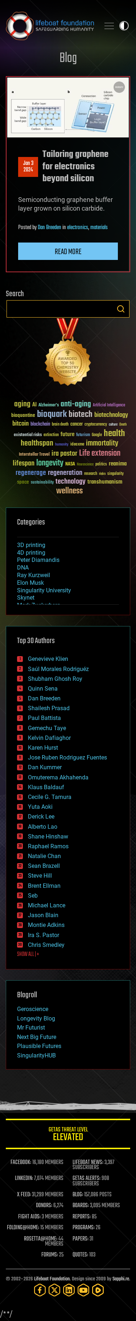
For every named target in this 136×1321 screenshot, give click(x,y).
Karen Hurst (43, 747)
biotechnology (111, 415)
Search (120, 309)
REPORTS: (82, 1217)
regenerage (31, 473)
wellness (69, 491)
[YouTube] (83, 1290)
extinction (51, 435)
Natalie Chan (44, 856)
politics (101, 464)
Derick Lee (41, 816)
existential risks (28, 435)
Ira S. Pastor (43, 935)
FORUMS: (49, 1255)
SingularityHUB (36, 1055)
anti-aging (76, 404)
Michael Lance (46, 905)
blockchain (40, 424)
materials (99, 227)
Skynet (25, 597)
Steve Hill (40, 875)
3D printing (31, 545)
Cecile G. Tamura (49, 797)
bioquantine (23, 415)
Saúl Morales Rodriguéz (58, 669)
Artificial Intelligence (109, 405)
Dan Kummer (45, 767)
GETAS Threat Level (68, 1135)
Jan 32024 (28, 166)
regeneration (65, 473)
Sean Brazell (44, 865)
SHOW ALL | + (28, 954)
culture (113, 425)
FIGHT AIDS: (29, 1217)
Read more (68, 252)
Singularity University (44, 590)
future (67, 434)
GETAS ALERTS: (86, 1178)
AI (34, 405)
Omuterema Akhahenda (58, 777)
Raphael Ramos (48, 846)
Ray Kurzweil (33, 575)
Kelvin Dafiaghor (49, 737)
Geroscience (32, 1009)
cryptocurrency (96, 424)
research (90, 474)
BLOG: (78, 1195)
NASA (70, 464)
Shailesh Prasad (49, 708)
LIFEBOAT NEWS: (88, 1162)
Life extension (99, 453)
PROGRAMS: (84, 1228)
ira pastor (64, 454)
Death (123, 425)
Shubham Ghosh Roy (55, 678)
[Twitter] (54, 1290)
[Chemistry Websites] (68, 353)
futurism (83, 435)
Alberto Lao (42, 826)
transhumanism (104, 482)
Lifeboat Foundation (52, 1279)
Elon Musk (30, 582)
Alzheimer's (48, 405)
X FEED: (24, 1195)
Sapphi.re (120, 1279)
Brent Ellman (44, 885)
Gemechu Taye (47, 728)
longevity (49, 463)
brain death (60, 424)
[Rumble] (98, 1290)
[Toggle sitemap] (109, 25)
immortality (102, 443)
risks (102, 474)
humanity (62, 445)
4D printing (31, 552)
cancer (76, 424)
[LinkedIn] (69, 1290)
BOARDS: (81, 1205)
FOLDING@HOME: (23, 1228)
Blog (68, 58)
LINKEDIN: (24, 1178)
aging (22, 404)
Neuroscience (85, 465)
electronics (77, 227)
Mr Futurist (31, 1027)
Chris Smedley (46, 944)
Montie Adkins (46, 925)
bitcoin (20, 424)
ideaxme (77, 444)
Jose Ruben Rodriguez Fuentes (67, 757)
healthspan (37, 443)
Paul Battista (44, 718)
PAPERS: (80, 1239)
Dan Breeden (49, 227)
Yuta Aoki (40, 806)
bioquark (52, 414)
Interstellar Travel (34, 454)
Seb (33, 895)
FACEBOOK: (21, 1162)
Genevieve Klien (48, 658)
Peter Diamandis (38, 559)
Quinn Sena (43, 688)
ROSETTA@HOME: (40, 1239)
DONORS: (44, 1205)
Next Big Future (36, 1037)
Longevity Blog (36, 1018)
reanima (118, 463)
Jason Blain (43, 915)
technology (70, 482)
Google (97, 435)
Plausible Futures (39, 1046)
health (114, 433)
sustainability (42, 482)
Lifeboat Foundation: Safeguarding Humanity (50, 26)
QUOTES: (80, 1255)
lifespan (23, 463)
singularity (115, 474)
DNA (23, 567)
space (23, 482)
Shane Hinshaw (48, 836)
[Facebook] (40, 1290)
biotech (80, 414)
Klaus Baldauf (46, 787)
